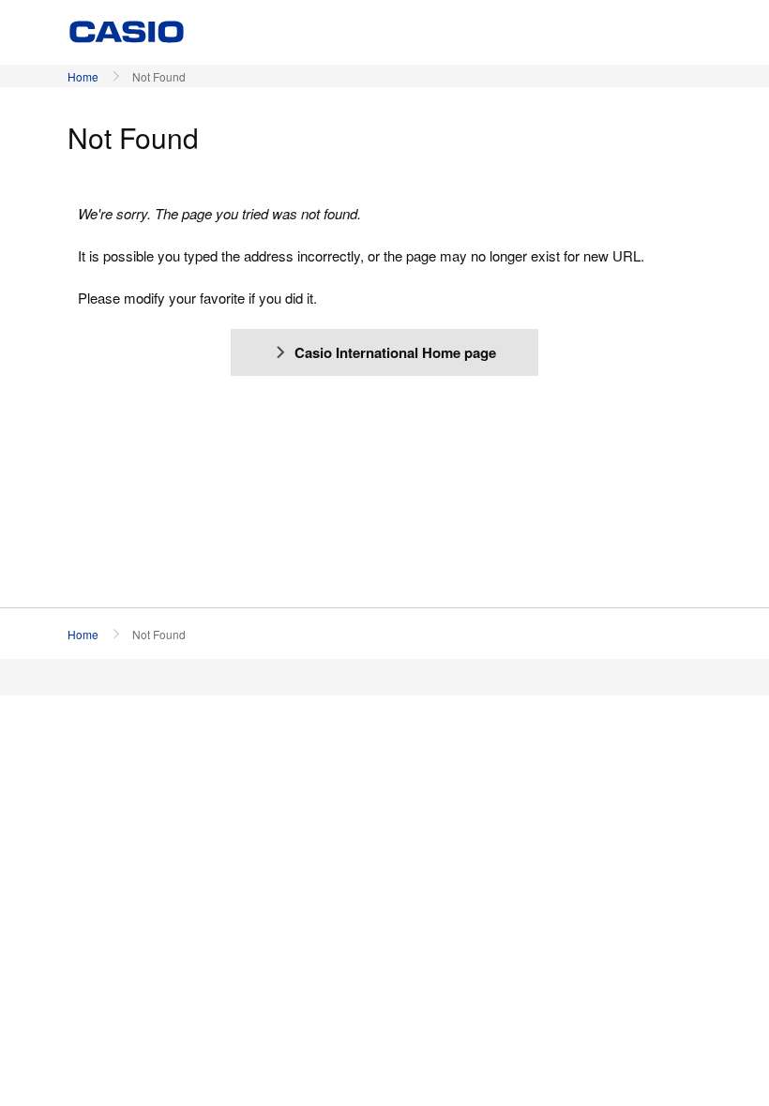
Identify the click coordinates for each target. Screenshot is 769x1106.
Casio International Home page (395, 352)
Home (83, 76)
